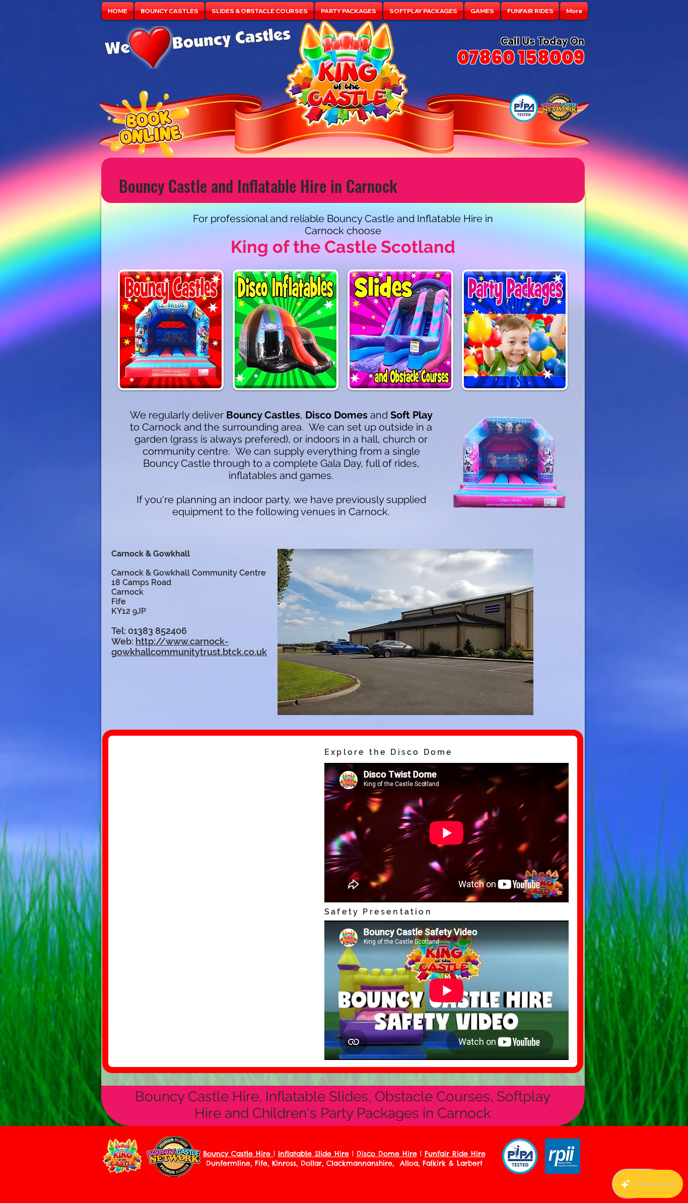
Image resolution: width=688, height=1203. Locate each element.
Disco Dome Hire (387, 1153)
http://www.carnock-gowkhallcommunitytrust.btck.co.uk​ (189, 646)
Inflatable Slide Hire (313, 1153)
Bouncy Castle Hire (238, 1153)
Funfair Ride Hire (455, 1153)
